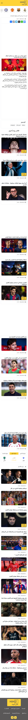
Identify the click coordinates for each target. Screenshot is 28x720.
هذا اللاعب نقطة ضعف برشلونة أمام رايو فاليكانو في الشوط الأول (14, 690)
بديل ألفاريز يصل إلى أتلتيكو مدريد (18, 336)
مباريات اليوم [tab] (13, 453)
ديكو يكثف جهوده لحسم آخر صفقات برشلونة (15, 380)
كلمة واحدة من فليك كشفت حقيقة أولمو (16, 237)
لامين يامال (18, 125)
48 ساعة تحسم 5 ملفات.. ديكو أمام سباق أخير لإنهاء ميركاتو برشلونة (15, 622)
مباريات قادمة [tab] (5, 453)
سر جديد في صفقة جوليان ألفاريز (18, 576)
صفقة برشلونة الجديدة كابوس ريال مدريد (16, 259)
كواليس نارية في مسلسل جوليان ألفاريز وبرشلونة (16, 283)
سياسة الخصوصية (16, 713)
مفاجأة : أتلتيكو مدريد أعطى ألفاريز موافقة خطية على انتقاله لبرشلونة (14, 135)
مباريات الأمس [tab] (23, 453)
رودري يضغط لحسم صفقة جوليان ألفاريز (16, 510)
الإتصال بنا (7, 708)
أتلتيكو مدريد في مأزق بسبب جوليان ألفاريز (16, 358)
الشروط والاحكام (6, 713)
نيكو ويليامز (13, 125)
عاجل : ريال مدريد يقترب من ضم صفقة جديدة (15, 160)
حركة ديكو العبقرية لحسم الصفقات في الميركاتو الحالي (14, 532)
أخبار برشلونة (17, 15)
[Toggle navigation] (2, 3)
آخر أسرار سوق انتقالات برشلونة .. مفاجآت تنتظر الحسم (14, 183)
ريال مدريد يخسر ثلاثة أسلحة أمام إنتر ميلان (15, 432)
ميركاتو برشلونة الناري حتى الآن (18, 488)
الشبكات (12, 15)
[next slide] (2, 10)
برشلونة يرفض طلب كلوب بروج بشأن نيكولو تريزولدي (15, 645)
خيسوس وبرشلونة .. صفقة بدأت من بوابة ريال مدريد (15, 668)
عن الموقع (24, 713)
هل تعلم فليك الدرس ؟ (21, 555)
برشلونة (23, 125)
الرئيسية (25, 15)
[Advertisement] (14, 39)
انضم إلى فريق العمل (15, 708)
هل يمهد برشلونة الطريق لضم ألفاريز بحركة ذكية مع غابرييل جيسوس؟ (14, 598)
